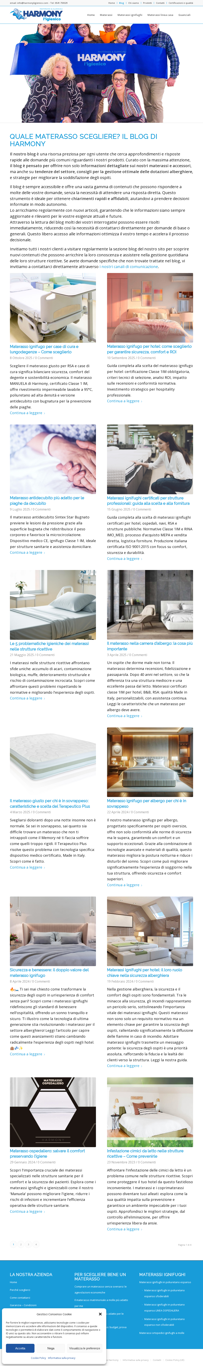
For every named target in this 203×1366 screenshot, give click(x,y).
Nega (50, 1348)
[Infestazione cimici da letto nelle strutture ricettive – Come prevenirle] (150, 1112)
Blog (121, 2)
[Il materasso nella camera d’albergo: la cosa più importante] (150, 605)
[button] (100, 1314)
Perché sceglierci (20, 1290)
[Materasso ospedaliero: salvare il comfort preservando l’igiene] (53, 1112)
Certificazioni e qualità (181, 2)
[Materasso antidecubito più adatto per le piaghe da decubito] (53, 459)
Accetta (20, 1348)
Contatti (160, 2)
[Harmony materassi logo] (36, 15)
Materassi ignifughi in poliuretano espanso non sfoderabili (164, 1322)
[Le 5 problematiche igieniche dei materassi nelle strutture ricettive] (53, 605)
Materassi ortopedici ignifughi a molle (161, 1333)
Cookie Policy (38, 1358)
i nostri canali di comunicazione (129, 266)
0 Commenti (44, 358)
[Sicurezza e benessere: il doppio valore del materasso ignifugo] (53, 931)
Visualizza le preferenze (84, 1348)
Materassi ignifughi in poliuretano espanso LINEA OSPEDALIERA (164, 1307)
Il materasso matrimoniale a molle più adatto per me (101, 1303)
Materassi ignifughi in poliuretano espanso (165, 1282)
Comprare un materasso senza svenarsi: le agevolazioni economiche (101, 1289)
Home (111, 2)
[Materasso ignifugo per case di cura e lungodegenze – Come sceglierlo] (53, 308)
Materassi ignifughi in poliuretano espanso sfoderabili (164, 1293)
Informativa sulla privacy (61, 1358)
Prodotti (147, 2)
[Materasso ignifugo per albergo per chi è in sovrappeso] (150, 762)
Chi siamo (133, 2)
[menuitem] (111, 3)
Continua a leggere (26, 412)
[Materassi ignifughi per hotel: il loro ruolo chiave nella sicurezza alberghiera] (150, 931)
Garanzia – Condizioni (23, 1305)
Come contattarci (20, 1297)
